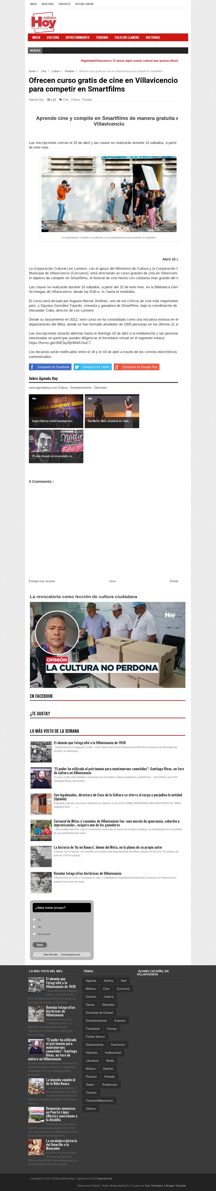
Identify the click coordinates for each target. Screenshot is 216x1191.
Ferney (112, 1028)
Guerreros (118, 1044)
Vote (40, 945)
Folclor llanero (95, 1036)
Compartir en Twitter (96, 367)
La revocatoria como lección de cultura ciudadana (83, 596)
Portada (87, 99)
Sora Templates (154, 1185)
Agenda (91, 980)
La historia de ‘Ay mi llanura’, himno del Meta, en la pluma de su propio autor (108, 847)
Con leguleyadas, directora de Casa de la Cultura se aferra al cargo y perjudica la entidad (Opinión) (118, 796)
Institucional (113, 1052)
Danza (90, 1004)
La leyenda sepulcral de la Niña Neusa (60, 1081)
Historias (91, 1052)
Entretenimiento (77, 37)
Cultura (53, 37)
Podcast (91, 1076)
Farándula (93, 1028)
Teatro (90, 1084)
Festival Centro (84, 4)
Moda (110, 1060)
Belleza (91, 988)
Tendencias (109, 1084)
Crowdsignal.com (70, 954)
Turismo (91, 1092)
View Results (50, 954)
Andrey (108, 980)
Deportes (108, 1004)
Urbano (91, 1108)
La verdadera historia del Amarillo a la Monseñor (61, 1144)
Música (90, 1068)
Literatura (92, 1060)
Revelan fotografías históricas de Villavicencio (87, 873)
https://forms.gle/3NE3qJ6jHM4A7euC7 (60, 343)
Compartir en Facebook (53, 367)
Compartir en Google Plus (140, 367)
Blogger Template (176, 1185)
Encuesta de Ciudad (99, 1012)
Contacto (64, 4)
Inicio (33, 4)
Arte (123, 980)
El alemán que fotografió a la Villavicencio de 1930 (90, 742)
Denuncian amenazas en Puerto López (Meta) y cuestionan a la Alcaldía (61, 1114)
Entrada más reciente (42, 581)
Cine (66, 99)
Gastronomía (94, 1044)
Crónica (91, 996)
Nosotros (48, 4)
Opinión (108, 1068)
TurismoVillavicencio (99, 1100)
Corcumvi (123, 988)
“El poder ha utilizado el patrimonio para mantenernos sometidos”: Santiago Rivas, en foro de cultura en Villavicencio (119, 770)
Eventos (120, 1020)
